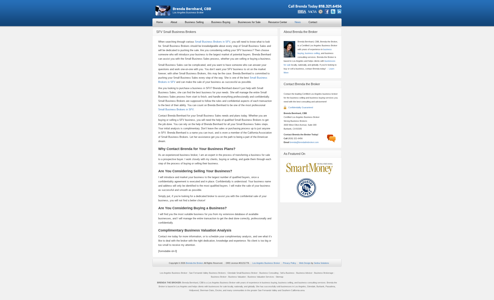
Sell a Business (287, 273)
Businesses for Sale (249, 22)
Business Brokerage (323, 273)
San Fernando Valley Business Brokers (207, 273)
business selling (312, 53)
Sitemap (279, 277)
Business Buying (220, 22)
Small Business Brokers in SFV (212, 41)
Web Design (304, 263)
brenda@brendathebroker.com (304, 142)
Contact (313, 22)
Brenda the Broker (194, 263)
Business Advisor (304, 273)
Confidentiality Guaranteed (300, 107)
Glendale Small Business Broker (243, 273)
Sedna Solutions (321, 263)
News (298, 22)
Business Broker (219, 277)
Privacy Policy (289, 263)
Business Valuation (237, 277)
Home (159, 22)
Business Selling (194, 22)
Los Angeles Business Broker (266, 263)
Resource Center (277, 22)
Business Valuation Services (261, 277)
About (174, 22)
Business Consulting (268, 273)
